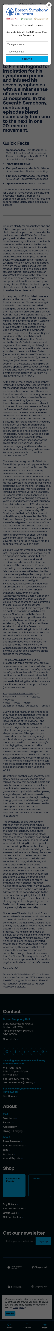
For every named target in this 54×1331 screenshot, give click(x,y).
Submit (27, 59)
